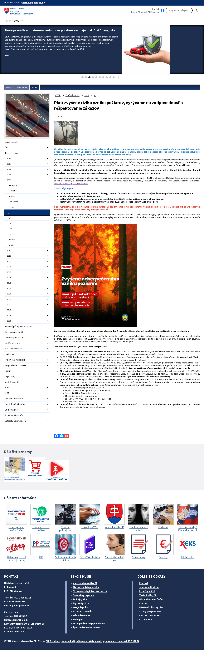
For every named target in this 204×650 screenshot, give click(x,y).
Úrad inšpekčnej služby (15, 404)
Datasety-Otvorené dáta (15, 421)
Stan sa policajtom (149, 587)
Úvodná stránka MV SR (16, 87)
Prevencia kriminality (14, 398)
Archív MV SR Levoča (14, 415)
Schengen (78, 619)
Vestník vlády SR (12, 382)
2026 (9, 158)
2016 (9, 277)
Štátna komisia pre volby (86, 587)
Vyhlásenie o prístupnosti (88, 641)
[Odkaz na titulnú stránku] (19, 10)
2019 (9, 261)
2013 (9, 294)
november (13, 191)
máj (10, 223)
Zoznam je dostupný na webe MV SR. (71, 183)
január (11, 245)
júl (9, 212)
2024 (9, 169)
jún (10, 218)
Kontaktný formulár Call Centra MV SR (24, 623)
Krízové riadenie (81, 615)
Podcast (143, 583)
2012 (9, 299)
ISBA (7, 393)
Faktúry (8, 371)
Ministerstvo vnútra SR (85, 583)
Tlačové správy (11, 153)
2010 (9, 310)
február (12, 239)
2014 (9, 288)
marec (11, 234)
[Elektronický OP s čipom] (14, 469)
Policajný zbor (80, 599)
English (155, 8)
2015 (9, 283)
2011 (9, 304)
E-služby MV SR (147, 591)
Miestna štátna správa (151, 607)
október (12, 196)
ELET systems (53, 641)
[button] (14, 20)
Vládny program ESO (150, 611)
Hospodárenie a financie (15, 365)
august (11, 207)
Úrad (7, 147)
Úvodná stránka (11, 142)
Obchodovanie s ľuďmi (151, 599)
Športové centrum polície (86, 627)
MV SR (34, 87)
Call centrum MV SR (149, 615)
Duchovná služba (12, 409)
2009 (9, 315)
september (13, 201)
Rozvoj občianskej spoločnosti (89, 623)
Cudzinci (143, 603)
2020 (9, 256)
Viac (7, 54)
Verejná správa (80, 607)
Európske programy (83, 595)
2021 (9, 250)
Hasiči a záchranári (83, 611)
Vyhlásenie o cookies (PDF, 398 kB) (121, 641)
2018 (9, 266)
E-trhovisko (145, 619)
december (13, 185)
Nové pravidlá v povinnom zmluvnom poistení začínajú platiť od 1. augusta (60, 30)
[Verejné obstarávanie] (35, 469)
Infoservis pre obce (13, 348)
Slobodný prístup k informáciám (18, 326)
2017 (9, 272)
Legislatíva (9, 354)
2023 (9, 174)
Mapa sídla (67, 641)
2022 (9, 180)
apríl (10, 228)
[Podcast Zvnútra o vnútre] (57, 471)
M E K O (8, 387)
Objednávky (10, 376)
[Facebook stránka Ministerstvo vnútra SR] (162, 10)
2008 (9, 321)
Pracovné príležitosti (14, 337)
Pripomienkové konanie (15, 359)
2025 (9, 164)
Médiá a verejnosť (12, 343)
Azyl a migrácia (81, 603)
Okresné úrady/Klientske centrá (90, 591)
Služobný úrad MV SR (14, 332)
